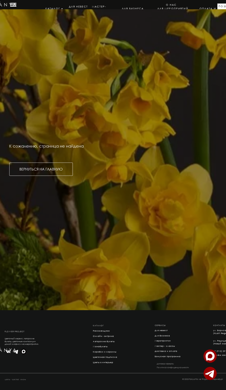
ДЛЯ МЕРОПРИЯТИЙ (172, 8)
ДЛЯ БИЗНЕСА (133, 8)
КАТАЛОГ (52, 8)
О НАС (171, 4)
